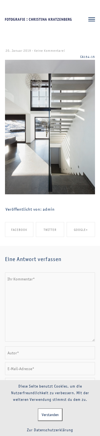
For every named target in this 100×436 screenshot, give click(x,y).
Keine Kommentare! (49, 51)
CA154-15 (87, 57)
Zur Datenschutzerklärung (50, 430)
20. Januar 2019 (18, 51)
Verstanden (50, 414)
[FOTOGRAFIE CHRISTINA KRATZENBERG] (38, 19)
